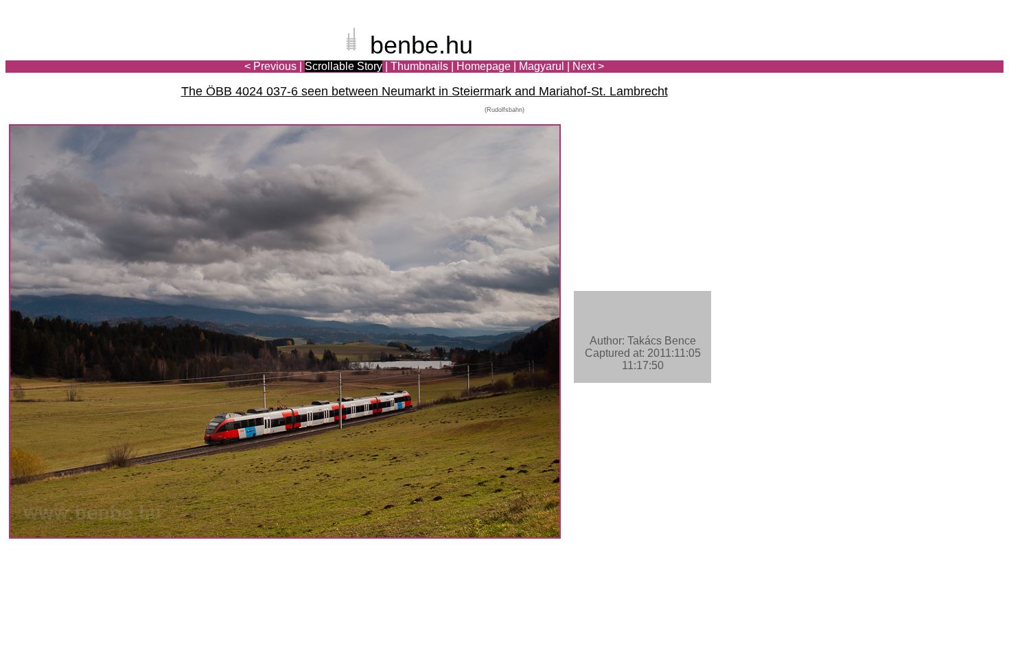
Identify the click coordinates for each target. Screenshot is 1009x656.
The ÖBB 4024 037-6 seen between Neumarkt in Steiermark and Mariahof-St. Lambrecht (424, 91)
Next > (588, 66)
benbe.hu (421, 45)
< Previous (270, 66)
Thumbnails (419, 66)
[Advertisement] (923, 57)
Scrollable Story (343, 66)
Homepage (483, 66)
